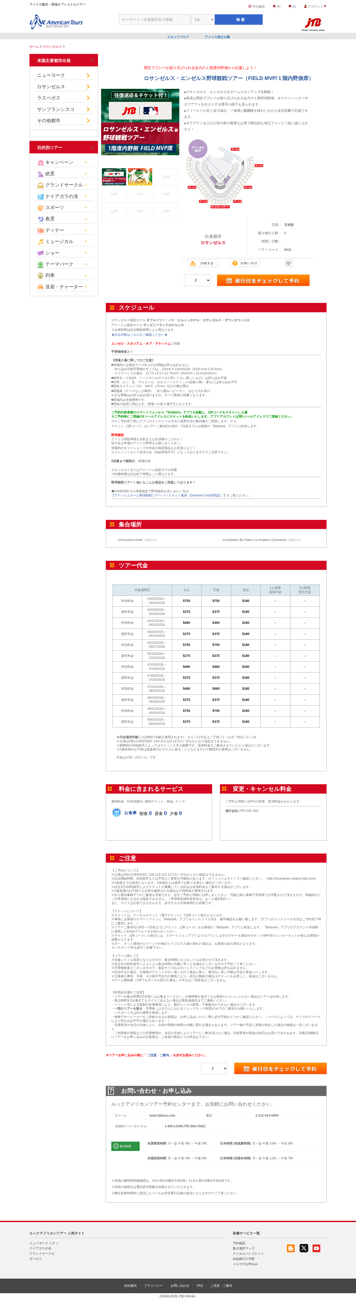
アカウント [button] (315, 6)
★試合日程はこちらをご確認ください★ (139, 335)
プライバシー (153, 1285)
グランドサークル (41, 1253)
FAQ (200, 1285)
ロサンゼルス (52, 46)
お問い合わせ (179, 1285)
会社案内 (130, 1285)
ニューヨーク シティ (43, 1243)
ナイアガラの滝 (40, 1248)
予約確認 (258, 6)
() (293, 6)
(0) (278, 6)
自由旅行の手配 (244, 1259)
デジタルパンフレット (248, 1253)
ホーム (34, 46)
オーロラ (35, 1259)
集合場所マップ (244, 1248)
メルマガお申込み (245, 1264)
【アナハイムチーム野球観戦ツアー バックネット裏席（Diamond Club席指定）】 (168, 495)
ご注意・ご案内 (158, 1055)
